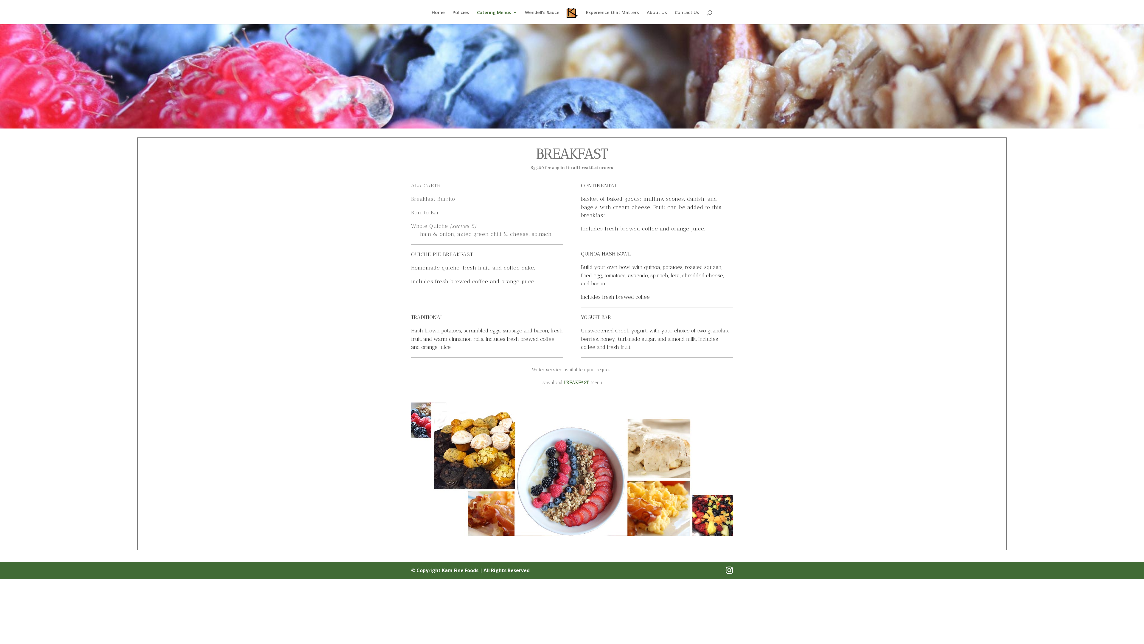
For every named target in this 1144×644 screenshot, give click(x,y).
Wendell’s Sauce (542, 12)
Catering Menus (494, 12)
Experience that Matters (612, 12)
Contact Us (687, 12)
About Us (657, 12)
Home (438, 12)
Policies (461, 12)
